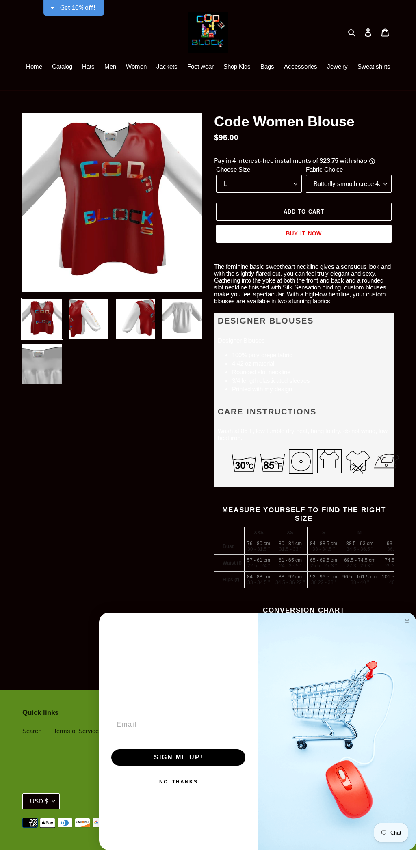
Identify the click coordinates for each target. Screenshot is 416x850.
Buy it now (304, 234)
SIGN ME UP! (178, 757)
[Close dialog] (407, 621)
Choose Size (233, 169)
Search (31, 730)
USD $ (39, 801)
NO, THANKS (178, 782)
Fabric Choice (324, 169)
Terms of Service (76, 730)
